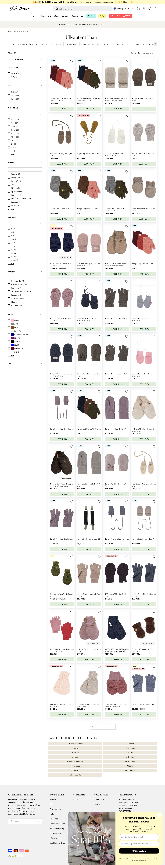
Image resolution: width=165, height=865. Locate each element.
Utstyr (56, 16)
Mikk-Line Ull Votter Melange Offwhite (145, 429)
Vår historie (99, 799)
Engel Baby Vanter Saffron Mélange (90, 153)
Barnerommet (77, 16)
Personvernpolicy (57, 828)
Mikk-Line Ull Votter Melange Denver (117, 264)
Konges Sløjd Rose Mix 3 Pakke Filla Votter (147, 264)
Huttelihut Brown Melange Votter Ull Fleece (147, 98)
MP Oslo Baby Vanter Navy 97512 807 (63, 264)
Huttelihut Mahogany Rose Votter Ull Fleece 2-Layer (96, 264)
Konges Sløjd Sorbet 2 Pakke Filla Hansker (92, 209)
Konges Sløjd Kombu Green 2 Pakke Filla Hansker (122, 209)
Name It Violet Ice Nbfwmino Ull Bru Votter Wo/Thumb (124, 484)
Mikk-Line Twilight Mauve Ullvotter (89, 649)
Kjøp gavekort (55, 838)
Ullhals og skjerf (130, 770)
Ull (20, 31)
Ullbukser (75, 748)
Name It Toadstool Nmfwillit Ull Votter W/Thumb (122, 429)
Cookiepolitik (55, 833)
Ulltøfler (130, 766)
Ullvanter (26, 31)
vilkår (35, 805)
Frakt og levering (56, 809)
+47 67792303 (131, 805)
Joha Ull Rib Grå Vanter (140, 319)
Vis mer (11, 154)
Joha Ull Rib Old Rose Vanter (142, 374)
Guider (76, 799)
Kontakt (53, 799)
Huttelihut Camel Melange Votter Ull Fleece (120, 98)
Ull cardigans (130, 748)
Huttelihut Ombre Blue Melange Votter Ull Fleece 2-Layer (70, 374)
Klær (43, 16)
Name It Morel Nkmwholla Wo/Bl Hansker (119, 319)
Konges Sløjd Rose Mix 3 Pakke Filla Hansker (66, 98)
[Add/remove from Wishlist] (71, 61)
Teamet (97, 804)
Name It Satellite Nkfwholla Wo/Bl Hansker (92, 594)
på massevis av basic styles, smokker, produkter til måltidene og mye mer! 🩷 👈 (83, 2)
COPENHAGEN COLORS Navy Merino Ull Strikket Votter (125, 649)
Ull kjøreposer (75, 766)
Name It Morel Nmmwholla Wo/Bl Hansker (119, 374)
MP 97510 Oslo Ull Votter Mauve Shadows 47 (66, 319)
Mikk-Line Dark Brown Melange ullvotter (64, 484)
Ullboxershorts (75, 775)
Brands (35, 16)
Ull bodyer (130, 744)
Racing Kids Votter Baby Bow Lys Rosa (119, 704)
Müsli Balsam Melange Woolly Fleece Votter (147, 484)
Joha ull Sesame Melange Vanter (143, 209)
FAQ (51, 804)
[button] (155, 8)
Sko (49, 16)
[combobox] (82, 8)
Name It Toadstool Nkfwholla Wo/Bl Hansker (66, 539)
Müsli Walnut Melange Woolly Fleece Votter (65, 153)
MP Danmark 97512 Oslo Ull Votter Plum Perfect (122, 594)
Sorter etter (135, 53)
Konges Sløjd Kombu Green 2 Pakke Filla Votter (67, 209)
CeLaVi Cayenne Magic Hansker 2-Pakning (65, 649)
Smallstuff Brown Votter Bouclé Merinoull (147, 649)
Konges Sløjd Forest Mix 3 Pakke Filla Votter (93, 429)
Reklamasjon (55, 819)
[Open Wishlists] (149, 8)
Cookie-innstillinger (58, 843)
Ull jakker (130, 752)
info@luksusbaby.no (127, 808)
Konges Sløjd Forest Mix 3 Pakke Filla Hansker (93, 98)
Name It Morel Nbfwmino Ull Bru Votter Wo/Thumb (95, 374)
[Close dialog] (159, 815)
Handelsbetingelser (57, 823)
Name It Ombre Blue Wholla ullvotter (145, 594)
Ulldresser (75, 757)
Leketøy (65, 16)
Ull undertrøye (130, 761)
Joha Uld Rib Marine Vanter (87, 319)
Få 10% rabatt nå (139, 851)
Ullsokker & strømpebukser (75, 761)
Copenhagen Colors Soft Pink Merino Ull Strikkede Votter (70, 704)
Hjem (9, 31)
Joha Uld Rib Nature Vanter (114, 153)
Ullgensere (75, 752)
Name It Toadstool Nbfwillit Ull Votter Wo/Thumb (67, 429)
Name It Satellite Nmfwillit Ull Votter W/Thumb (94, 484)
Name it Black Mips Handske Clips (89, 539)
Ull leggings (130, 757)
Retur (52, 814)
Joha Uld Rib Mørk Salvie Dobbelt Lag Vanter (66, 594)
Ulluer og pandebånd (75, 744)
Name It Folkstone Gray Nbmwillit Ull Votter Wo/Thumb (124, 539)
